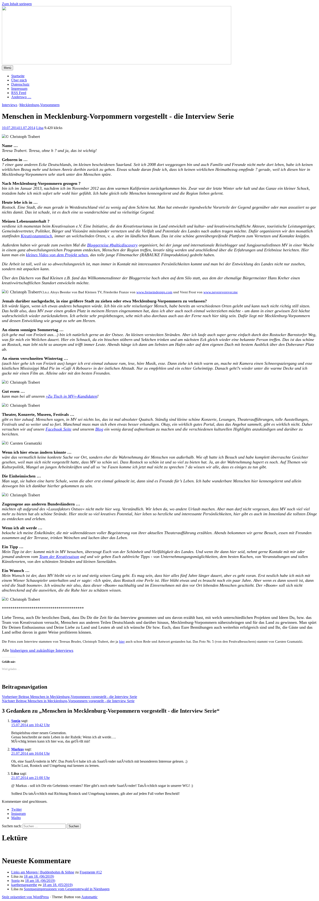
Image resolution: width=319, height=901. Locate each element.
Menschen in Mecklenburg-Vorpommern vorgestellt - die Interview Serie (69, 697)
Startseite (18, 76)
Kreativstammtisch (36, 236)
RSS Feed (18, 93)
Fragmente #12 (91, 872)
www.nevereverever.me (220, 292)
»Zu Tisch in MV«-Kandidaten (71, 396)
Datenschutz (20, 84)
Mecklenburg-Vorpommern (39, 105)
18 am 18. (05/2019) (58, 885)
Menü (7, 68)
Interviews (9, 105)
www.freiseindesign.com (154, 292)
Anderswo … (21, 97)
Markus (17, 749)
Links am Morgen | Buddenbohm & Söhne (42, 872)
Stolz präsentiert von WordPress (25, 897)
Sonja (15, 721)
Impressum (19, 89)
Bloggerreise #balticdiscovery (112, 245)
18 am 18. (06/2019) (39, 876)
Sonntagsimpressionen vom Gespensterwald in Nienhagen (67, 889)
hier (122, 641)
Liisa (39, 128)
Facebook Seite (58, 429)
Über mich (19, 80)
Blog (99, 429)
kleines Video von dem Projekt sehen (57, 254)
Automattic (89, 897)
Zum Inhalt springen (17, 4)
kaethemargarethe (24, 885)
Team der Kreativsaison (59, 556)
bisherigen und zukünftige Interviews (41, 650)
